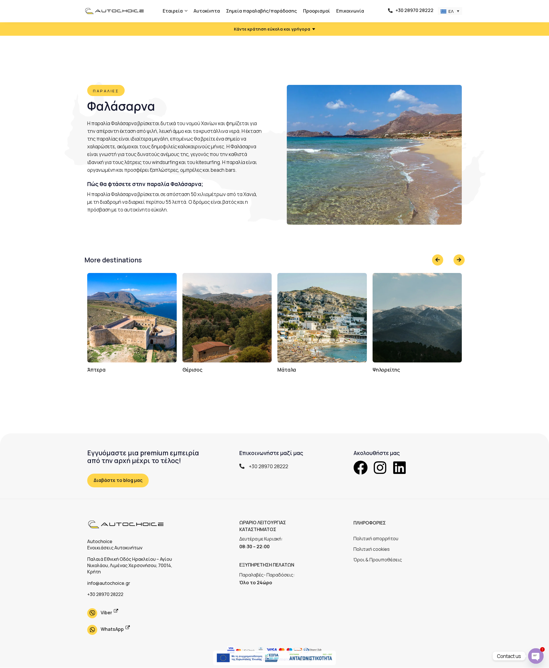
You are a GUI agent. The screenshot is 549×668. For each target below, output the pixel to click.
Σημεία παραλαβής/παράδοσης (261, 11)
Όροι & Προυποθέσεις (377, 560)
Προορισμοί (316, 11)
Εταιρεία (173, 11)
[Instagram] (380, 467)
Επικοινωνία (350, 11)
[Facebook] (360, 467)
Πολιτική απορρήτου (375, 538)
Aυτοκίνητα (207, 11)
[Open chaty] (536, 656)
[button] (450, 11)
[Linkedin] (399, 467)
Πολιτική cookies (371, 549)
